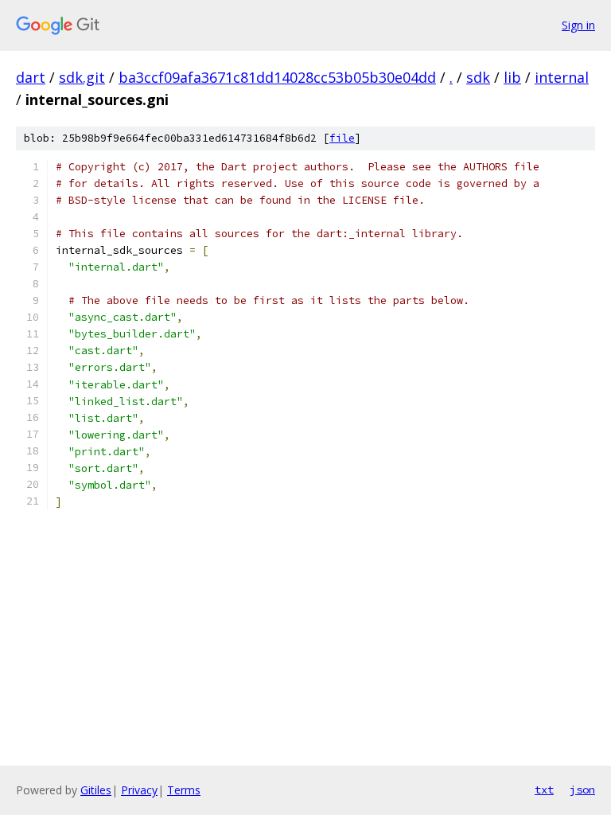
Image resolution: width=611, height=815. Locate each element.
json (582, 789)
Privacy (139, 789)
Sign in (578, 25)
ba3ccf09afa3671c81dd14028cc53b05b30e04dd (277, 77)
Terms (183, 789)
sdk (478, 77)
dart (30, 77)
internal (562, 77)
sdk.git (82, 77)
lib (512, 77)
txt (544, 789)
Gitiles (95, 789)
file (342, 138)
